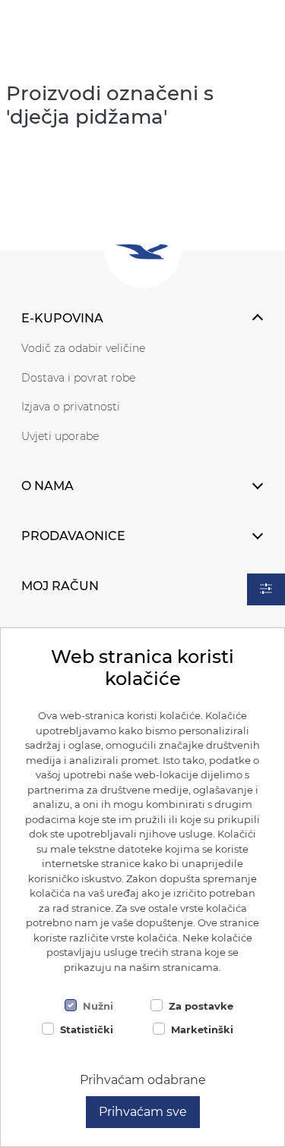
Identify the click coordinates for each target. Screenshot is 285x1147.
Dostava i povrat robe (78, 378)
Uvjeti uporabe (60, 436)
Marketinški (202, 1029)
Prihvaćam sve (143, 1112)
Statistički (86, 1029)
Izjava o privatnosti (70, 406)
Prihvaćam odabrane (143, 1080)
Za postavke (201, 1006)
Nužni (98, 1006)
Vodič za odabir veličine (83, 348)
